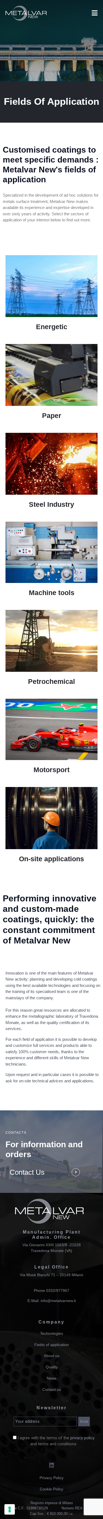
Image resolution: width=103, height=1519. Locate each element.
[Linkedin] (51, 1465)
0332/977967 (57, 1290)
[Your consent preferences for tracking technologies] (9, 1509)
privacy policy (82, 1437)
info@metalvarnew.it (58, 1300)
